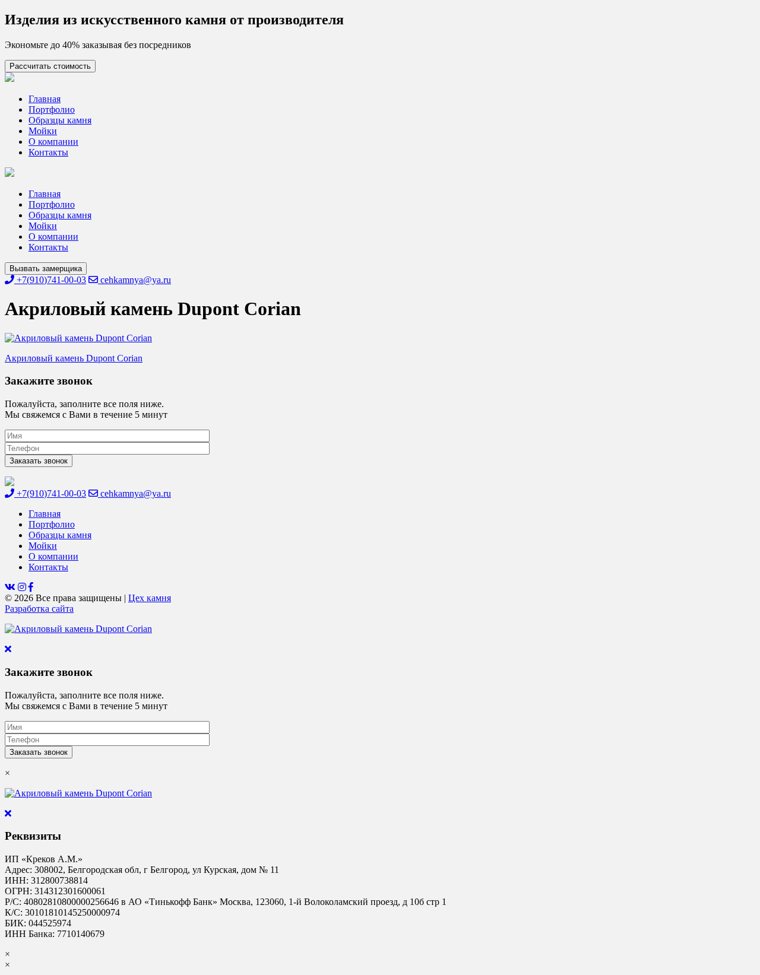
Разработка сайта (39, 609)
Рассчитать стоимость (50, 66)
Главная (44, 99)
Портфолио (51, 109)
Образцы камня (59, 120)
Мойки (42, 131)
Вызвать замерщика (46, 268)
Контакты (48, 152)
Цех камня (149, 598)
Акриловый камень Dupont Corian (73, 358)
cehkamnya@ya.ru (134, 280)
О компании (53, 141)
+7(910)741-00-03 (50, 280)
